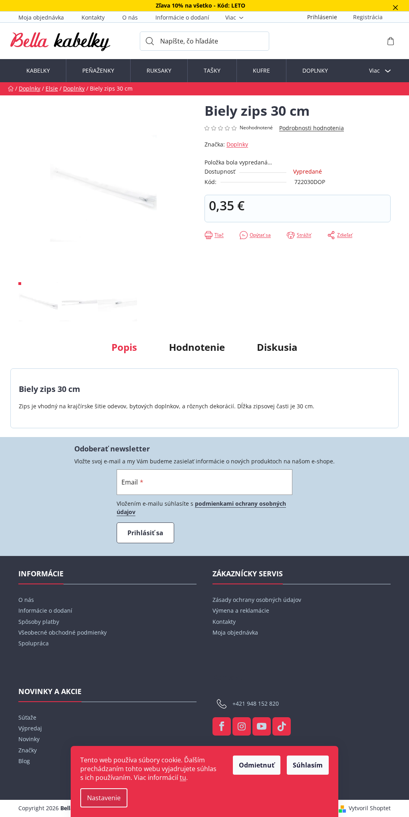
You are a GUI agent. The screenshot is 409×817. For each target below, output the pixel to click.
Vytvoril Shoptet (370, 808)
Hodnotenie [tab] (197, 347)
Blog (24, 761)
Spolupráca (33, 643)
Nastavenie (104, 797)
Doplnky (237, 144)
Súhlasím (308, 765)
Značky (27, 750)
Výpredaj (30, 728)
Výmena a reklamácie (240, 610)
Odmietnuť (256, 765)
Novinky (29, 739)
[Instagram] (241, 726)
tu (183, 777)
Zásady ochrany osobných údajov (256, 599)
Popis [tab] (124, 347)
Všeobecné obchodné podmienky (62, 632)
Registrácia (368, 17)
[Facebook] (221, 726)
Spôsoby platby (38, 621)
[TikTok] (281, 726)
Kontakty (93, 17)
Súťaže (27, 717)
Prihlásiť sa (145, 532)
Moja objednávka (41, 17)
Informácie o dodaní (182, 17)
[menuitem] (38, 70)
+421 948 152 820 (255, 703)
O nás (130, 17)
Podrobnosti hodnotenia (311, 128)
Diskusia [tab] (277, 347)
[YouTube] (261, 726)
